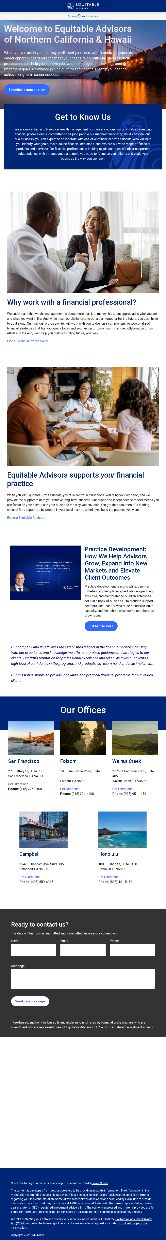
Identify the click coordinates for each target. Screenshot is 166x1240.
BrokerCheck (100, 1183)
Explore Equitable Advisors (26, 518)
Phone (114, 941)
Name (15, 941)
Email (64, 941)
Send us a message (30, 1001)
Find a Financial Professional (27, 341)
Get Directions (18, 784)
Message (18, 966)
